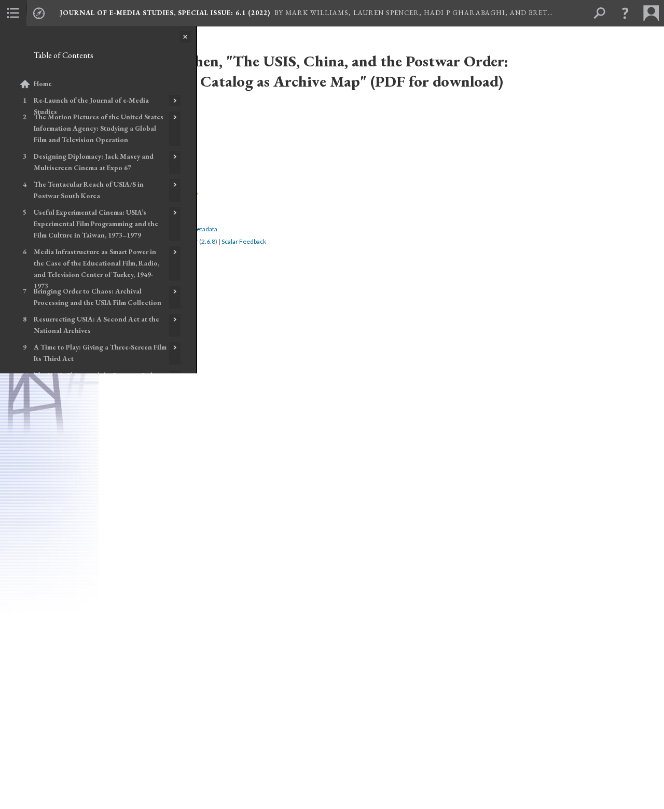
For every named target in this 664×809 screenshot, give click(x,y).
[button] (625, 13)
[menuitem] (13, 13)
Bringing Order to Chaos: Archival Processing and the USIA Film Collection (97, 297)
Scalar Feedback (244, 241)
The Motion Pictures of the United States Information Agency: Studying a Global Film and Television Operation (98, 128)
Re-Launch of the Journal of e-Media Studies (91, 106)
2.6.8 (208, 241)
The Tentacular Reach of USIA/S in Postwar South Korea (89, 190)
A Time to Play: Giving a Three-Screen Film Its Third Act (100, 353)
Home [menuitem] (43, 83)
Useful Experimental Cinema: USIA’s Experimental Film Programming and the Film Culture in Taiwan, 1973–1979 (96, 224)
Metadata (204, 229)
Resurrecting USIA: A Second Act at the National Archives (96, 325)
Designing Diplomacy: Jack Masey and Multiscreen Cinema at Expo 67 (94, 162)
